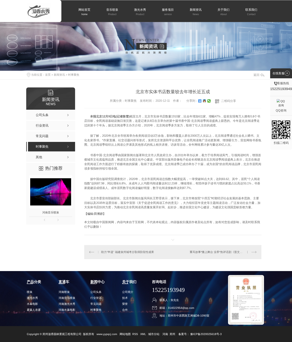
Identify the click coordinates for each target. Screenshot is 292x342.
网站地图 (125, 334)
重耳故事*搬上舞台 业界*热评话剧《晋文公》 (217, 252)
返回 (256, 75)
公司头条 (96, 292)
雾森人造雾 (34, 309)
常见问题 (96, 303)
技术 (125, 297)
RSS (135, 334)
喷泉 (29, 292)
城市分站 (153, 334)
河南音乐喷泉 (50, 212)
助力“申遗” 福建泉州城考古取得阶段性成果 (127, 252)
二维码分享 (228, 101)
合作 (125, 309)
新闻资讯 (59, 74)
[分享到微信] (209, 101)
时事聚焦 (73, 74)
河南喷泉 (64, 292)
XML (143, 334)
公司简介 (127, 292)
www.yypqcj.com (107, 334)
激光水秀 (32, 297)
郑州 (172, 334)
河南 (165, 334)
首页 (48, 74)
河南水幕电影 (67, 309)
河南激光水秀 (67, 303)
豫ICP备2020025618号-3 (206, 334)
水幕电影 (32, 303)
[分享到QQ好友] (204, 101)
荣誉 (125, 303)
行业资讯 (96, 297)
